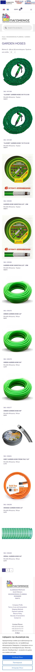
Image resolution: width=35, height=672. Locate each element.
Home (3, 37)
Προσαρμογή (17, 662)
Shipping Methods (17, 609)
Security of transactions (17, 615)
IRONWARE (17, 596)
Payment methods (17, 611)
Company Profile (17, 605)
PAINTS (17, 598)
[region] (17, 653)
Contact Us (17, 618)
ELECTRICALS (17, 592)
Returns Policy (17, 613)
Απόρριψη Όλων (17, 668)
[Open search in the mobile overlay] (17, 27)
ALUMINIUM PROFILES (17, 590)
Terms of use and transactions (17, 607)
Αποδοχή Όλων (17, 657)
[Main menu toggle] (31, 9)
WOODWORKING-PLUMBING (15, 37)
